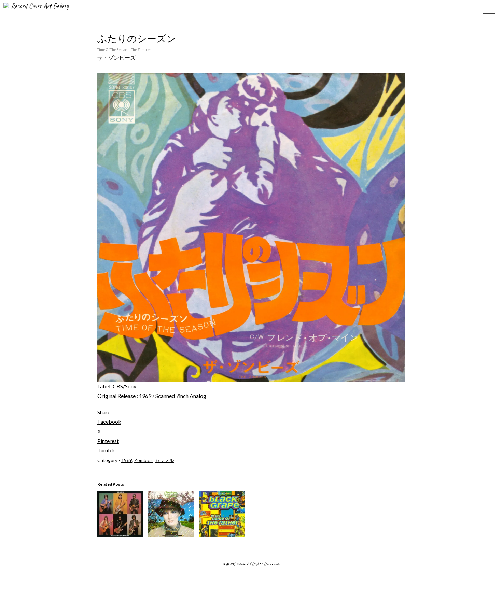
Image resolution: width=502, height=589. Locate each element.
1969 (126, 460)
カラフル (164, 460)
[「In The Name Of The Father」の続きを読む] (222, 534)
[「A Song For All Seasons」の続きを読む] (171, 534)
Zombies (143, 460)
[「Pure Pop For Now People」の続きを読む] (120, 534)
